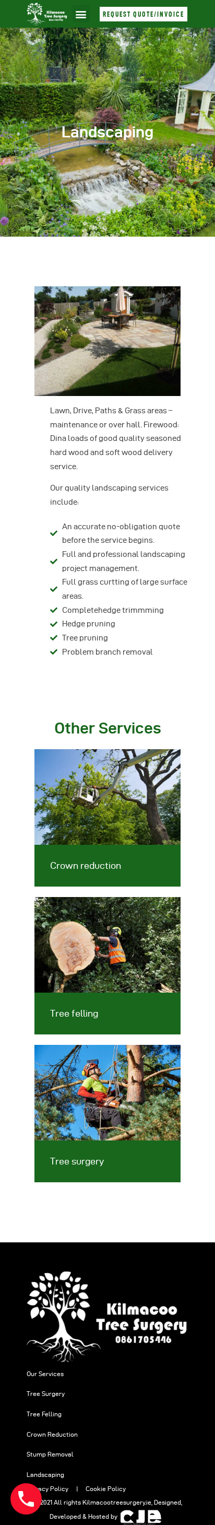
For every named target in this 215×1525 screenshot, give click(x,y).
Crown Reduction (52, 1434)
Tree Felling (44, 1414)
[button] (81, 13)
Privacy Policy (48, 1488)
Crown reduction (85, 865)
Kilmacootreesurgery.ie (116, 1502)
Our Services (45, 1373)
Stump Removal (50, 1454)
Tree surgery (77, 1161)
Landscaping (45, 1474)
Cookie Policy (106, 1488)
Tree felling (74, 1013)
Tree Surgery (46, 1393)
